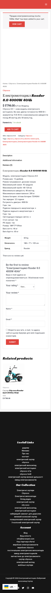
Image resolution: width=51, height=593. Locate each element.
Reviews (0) (7, 165)
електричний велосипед (25, 465)
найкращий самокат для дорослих (25, 514)
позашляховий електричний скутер (25, 519)
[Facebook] (18, 588)
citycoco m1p (25, 471)
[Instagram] (28, 588)
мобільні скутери (25, 565)
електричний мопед (26, 562)
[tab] (25, 155)
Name (9, 309)
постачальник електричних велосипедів (25, 550)
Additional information (12, 160)
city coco (25, 505)
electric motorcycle (31, 139)
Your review (12, 292)
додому (25, 448)
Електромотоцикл (10, 142)
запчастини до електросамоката (25, 556)
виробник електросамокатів (25, 545)
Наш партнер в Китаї (26, 542)
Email (9, 319)
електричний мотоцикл (25, 468)
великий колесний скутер (25, 517)
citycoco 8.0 (19, 139)
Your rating (12, 285)
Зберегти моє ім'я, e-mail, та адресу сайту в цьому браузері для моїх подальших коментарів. (25, 333)
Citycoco (12, 83)
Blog (25, 533)
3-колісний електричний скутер (26, 522)
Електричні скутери (25, 490)
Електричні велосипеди (25, 496)
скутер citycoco (25, 559)
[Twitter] (23, 588)
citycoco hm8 (25, 474)
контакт (25, 456)
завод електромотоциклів (25, 553)
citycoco (10, 139)
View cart (17, 24)
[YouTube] (33, 588)
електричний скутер (25, 459)
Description (7, 155)
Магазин (25, 451)
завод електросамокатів (25, 480)
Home (5, 83)
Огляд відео (25, 499)
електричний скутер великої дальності (25, 477)
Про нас (25, 453)
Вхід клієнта (25, 536)
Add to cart (13, 129)
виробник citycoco (25, 547)
